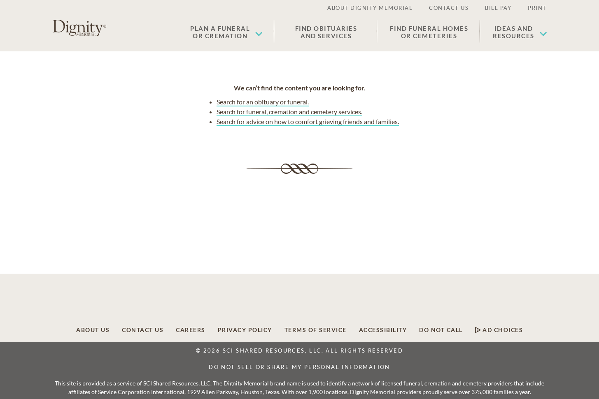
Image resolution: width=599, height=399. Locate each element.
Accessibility (383, 330)
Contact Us (142, 330)
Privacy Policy (245, 330)
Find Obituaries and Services (326, 32)
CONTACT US (448, 8)
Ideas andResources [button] (513, 32)
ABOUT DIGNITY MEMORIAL (370, 8)
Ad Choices (502, 330)
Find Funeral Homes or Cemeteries (429, 32)
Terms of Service (315, 330)
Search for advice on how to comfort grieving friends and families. (308, 121)
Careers (190, 330)
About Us (93, 330)
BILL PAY (498, 8)
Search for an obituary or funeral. (263, 102)
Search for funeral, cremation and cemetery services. (289, 111)
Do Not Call (441, 330)
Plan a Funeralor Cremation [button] (220, 32)
